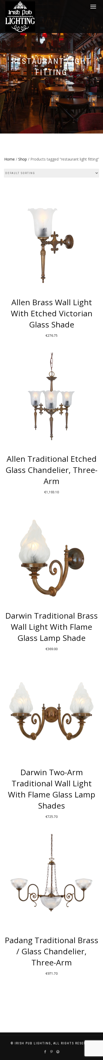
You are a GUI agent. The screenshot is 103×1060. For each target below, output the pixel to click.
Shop (22, 159)
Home (9, 159)
